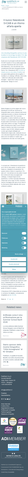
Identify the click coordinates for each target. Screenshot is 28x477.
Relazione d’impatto (7, 414)
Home (2, 5)
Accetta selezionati (14, 264)
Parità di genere (6, 412)
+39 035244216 (6, 384)
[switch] (24, 238)
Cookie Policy (4, 472)
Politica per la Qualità (8, 410)
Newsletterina (5, 395)
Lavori (7, 5)
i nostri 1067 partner (11, 214)
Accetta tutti (14, 259)
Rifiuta (14, 269)
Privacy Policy (20, 469)
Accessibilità (11, 472)
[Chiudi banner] (25, 206)
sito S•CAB (12, 295)
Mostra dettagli (19, 254)
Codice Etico (5, 406)
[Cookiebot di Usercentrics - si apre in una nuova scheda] (16, 206)
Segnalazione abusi (7, 408)
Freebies (4, 393)
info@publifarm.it (6, 390)
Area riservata (5, 404)
